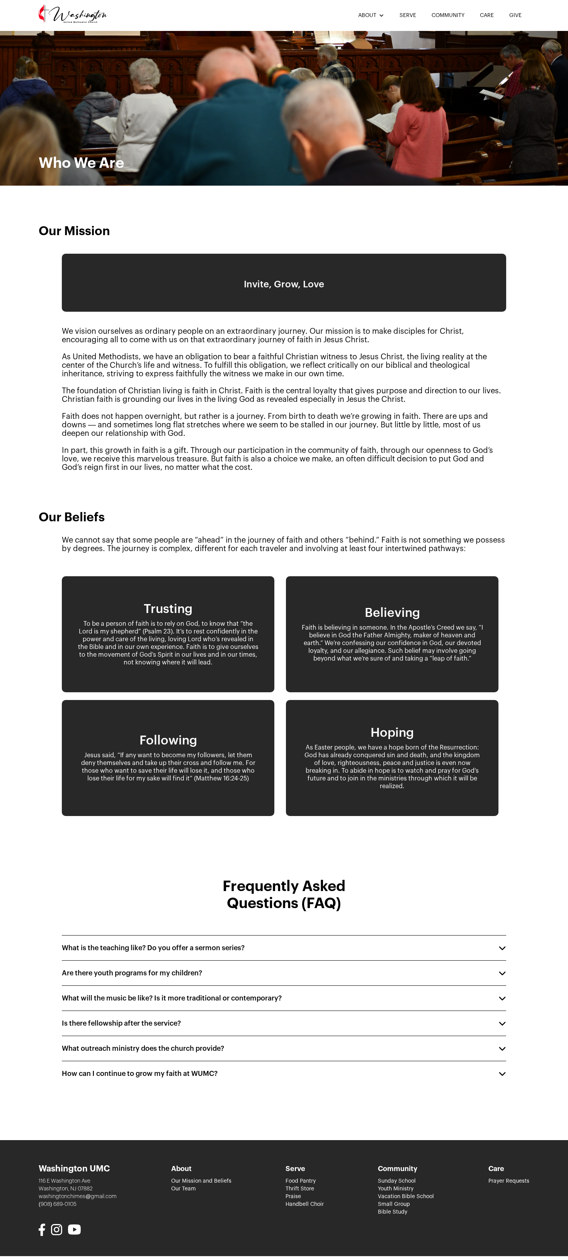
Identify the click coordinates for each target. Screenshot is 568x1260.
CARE (487, 15)
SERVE (408, 15)
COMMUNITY (448, 15)
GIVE (515, 15)
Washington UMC (74, 1168)
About (181, 1168)
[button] (371, 15)
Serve (295, 1168)
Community (397, 1168)
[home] (73, 13)
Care (496, 1168)
